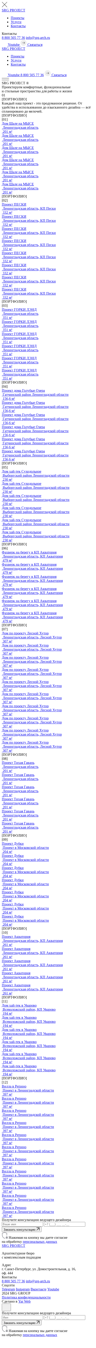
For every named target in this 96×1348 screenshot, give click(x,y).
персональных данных (40, 1241)
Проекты (17, 18)
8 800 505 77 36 (13, 38)
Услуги (16, 22)
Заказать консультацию (20, 1229)
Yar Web (24, 1301)
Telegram (8, 1289)
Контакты (18, 26)
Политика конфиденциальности (26, 1297)
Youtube (53, 1289)
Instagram (23, 1289)
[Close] (6, 1307)
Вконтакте (38, 1289)
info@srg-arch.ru (38, 38)
